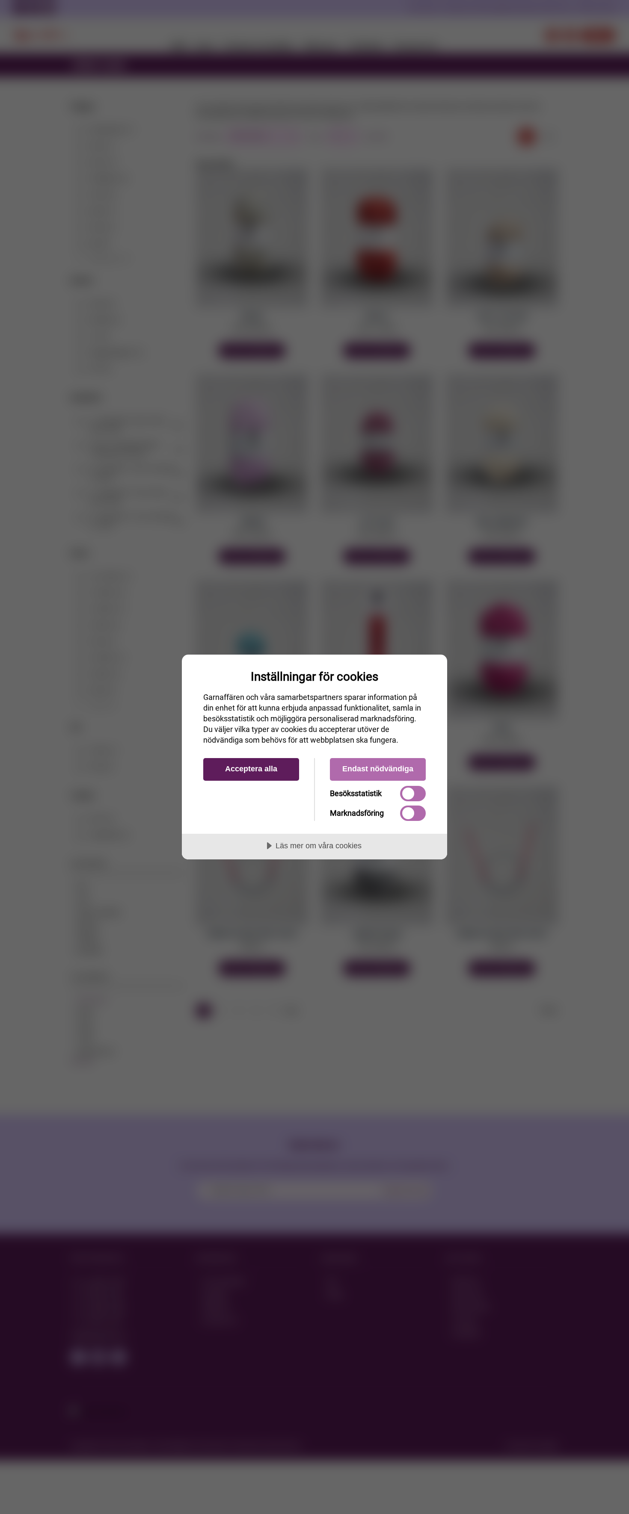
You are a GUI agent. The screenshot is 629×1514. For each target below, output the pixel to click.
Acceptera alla (251, 768)
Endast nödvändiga (377, 768)
